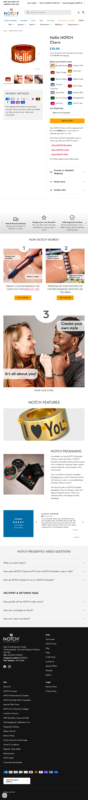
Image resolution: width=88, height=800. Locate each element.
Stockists (49, 670)
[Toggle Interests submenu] (25, 24)
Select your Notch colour (61, 61)
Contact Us (50, 661)
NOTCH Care (51, 643)
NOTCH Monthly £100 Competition (17, 700)
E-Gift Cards (50, 657)
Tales (41, 20)
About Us (7, 686)
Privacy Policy (51, 691)
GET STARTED (65, 298)
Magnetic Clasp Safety (12, 749)
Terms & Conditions (11, 744)
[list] (23, 53)
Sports (31, 24)
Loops (33, 20)
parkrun (49, 675)
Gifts (10, 24)
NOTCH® (12, 792)
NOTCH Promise (10, 691)
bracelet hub (31, 289)
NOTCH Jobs (8, 758)
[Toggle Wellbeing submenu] (63, 24)
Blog (47, 648)
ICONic (81, 20)
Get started (23, 298)
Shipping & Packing (11, 726)
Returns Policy (8, 735)
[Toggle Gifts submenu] (13, 24)
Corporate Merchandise (12, 762)
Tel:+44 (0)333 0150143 (49, 3)
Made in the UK (9, 731)
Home (5, 31)
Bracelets (24, 20)
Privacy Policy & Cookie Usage (15, 740)
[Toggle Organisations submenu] (79, 24)
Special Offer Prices (11, 704)
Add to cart (67, 121)
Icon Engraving (56, 108)
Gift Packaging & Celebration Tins (16, 722)
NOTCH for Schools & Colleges (16, 709)
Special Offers (51, 666)
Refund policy (8, 753)
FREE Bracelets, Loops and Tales (16, 718)
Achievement (44, 24)
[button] (83, 12)
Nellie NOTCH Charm (16, 31)
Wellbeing (58, 24)
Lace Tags (50, 20)
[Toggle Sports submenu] (35, 24)
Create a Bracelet (10, 20)
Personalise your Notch (66, 20)
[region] (59, 522)
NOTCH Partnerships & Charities (16, 695)
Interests (21, 24)
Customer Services (10, 713)
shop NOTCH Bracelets (62, 145)
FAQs (48, 652)
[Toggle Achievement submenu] (50, 24)
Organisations (73, 24)
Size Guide (31, 3)
